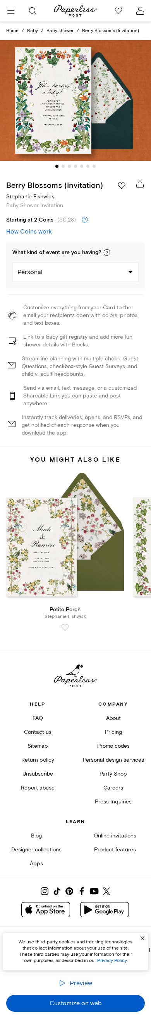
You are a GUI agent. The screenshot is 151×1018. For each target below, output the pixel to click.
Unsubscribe (37, 774)
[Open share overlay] (140, 184)
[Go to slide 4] (75, 166)
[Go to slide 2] (63, 166)
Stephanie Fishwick (30, 196)
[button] (107, 252)
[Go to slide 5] (81, 166)
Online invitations (115, 835)
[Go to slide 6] (87, 166)
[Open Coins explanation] (84, 220)
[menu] (11, 10)
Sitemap (37, 746)
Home (12, 31)
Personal (30, 272)
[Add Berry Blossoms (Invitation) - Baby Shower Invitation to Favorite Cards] (121, 185)
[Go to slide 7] (94, 166)
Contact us (37, 732)
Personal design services (113, 760)
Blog (36, 835)
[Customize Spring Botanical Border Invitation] (75, 100)
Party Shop (113, 774)
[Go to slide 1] (56, 166)
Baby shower (60, 31)
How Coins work (29, 231)
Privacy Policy (112, 960)
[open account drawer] (140, 10)
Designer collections (36, 849)
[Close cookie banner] (142, 938)
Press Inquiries (113, 801)
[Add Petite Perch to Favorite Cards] (65, 627)
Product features (115, 849)
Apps (36, 863)
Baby (32, 31)
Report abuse (38, 787)
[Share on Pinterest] (69, 891)
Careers (113, 787)
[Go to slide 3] (69, 166)
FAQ (38, 718)
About (113, 718)
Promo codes (113, 746)
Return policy (37, 760)
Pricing (113, 732)
